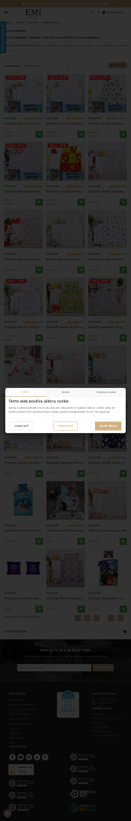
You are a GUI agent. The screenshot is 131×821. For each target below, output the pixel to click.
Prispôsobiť (65, 426)
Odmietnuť (21, 426)
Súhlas (25, 392)
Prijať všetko (108, 426)
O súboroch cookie (106, 392)
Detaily (65, 392)
